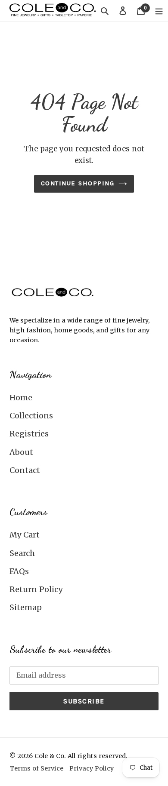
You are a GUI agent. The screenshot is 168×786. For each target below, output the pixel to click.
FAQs (19, 571)
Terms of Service (36, 768)
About (21, 452)
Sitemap (25, 607)
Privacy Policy (91, 768)
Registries (29, 434)
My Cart (24, 535)
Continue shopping (78, 183)
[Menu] (159, 10)
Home (20, 397)
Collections (31, 416)
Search (22, 553)
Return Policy (35, 589)
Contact (24, 470)
